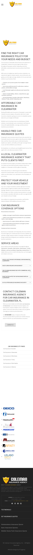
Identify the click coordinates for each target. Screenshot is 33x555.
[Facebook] (15, 503)
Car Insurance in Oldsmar (9, 367)
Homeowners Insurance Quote (12, 524)
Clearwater (21, 487)
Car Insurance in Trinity (9, 359)
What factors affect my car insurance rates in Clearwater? (16, 277)
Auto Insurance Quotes (9, 528)
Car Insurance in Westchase (10, 356)
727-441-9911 (8, 315)
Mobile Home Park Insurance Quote (14, 531)
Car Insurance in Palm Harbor (10, 363)
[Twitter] (12, 503)
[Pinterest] (18, 503)
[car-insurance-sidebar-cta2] (14, 389)
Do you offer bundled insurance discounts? (16, 282)
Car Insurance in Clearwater (10, 352)
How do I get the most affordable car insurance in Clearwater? (16, 260)
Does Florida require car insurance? (16, 265)
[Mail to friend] (21, 503)
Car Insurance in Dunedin (9, 348)
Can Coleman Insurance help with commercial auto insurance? (16, 271)
